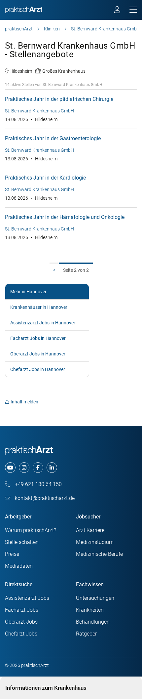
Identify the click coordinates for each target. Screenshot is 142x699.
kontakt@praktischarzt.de (44, 498)
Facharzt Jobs (21, 610)
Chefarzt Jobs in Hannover (37, 369)
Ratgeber (86, 634)
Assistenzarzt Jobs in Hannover (42, 322)
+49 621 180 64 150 (38, 484)
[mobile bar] (133, 10)
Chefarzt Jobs (21, 634)
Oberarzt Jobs (21, 622)
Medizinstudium (95, 542)
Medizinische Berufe (99, 554)
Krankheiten (90, 610)
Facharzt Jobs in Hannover (38, 338)
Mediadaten (19, 566)
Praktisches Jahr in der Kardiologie (45, 178)
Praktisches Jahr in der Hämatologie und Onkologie (64, 217)
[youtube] (10, 467)
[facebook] (38, 467)
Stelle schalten (22, 542)
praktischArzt (19, 28)
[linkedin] (52, 467)
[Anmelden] (117, 10)
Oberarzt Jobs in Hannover (37, 353)
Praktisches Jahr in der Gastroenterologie (53, 138)
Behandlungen (93, 622)
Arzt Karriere (90, 530)
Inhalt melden (24, 401)
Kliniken (52, 28)
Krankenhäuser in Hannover (38, 307)
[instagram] (24, 467)
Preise (12, 554)
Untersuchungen (95, 598)
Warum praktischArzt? (30, 530)
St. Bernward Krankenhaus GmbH (105, 28)
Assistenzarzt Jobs (27, 598)
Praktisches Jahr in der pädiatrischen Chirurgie (59, 99)
